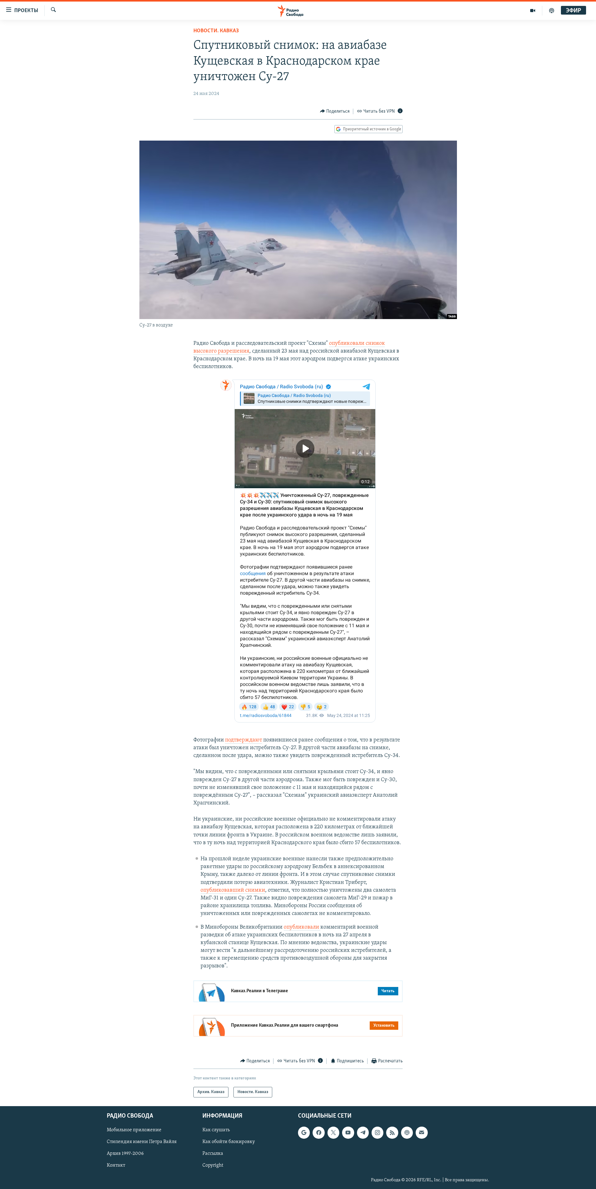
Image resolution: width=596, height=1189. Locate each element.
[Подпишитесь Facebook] (318, 1133)
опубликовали (302, 927)
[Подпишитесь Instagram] (377, 1133)
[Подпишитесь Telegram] (363, 1133)
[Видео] (532, 10)
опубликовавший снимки (233, 890)
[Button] (335, 111)
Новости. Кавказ (216, 31)
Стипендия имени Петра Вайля (142, 1142)
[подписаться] (421, 1133)
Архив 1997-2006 (125, 1153)
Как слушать (216, 1130)
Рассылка (212, 1153)
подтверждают (243, 740)
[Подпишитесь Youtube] (348, 1133)
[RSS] (392, 1133)
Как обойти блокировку (228, 1142)
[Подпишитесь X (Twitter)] (333, 1133)
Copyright (212, 1165)
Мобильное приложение (134, 1130)
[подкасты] (551, 10)
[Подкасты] (407, 1133)
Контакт (116, 1165)
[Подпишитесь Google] (304, 1133)
